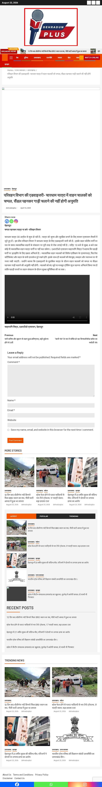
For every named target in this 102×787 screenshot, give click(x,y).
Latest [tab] (13, 516)
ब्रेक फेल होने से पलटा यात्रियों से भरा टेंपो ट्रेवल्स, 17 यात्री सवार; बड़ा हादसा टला (50, 498)
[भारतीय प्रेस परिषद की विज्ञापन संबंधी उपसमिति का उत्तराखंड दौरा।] (17, 577)
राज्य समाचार (40, 575)
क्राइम (7, 64)
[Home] (5, 57)
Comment (13, 362)
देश (17, 58)
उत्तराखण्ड (37, 58)
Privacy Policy (41, 774)
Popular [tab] (44, 516)
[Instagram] (16, 221)
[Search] (77, 57)
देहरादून (14, 189)
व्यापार (60, 58)
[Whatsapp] (11, 221)
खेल (69, 58)
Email (11, 410)
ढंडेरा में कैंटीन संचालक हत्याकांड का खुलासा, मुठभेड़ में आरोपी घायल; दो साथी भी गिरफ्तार (40, 647)
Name (11, 400)
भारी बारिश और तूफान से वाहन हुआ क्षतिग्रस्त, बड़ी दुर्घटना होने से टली (26, 339)
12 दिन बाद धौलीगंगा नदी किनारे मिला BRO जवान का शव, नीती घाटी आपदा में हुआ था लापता (57, 51)
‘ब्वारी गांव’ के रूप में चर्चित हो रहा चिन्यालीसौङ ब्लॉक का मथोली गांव (76, 339)
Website (11, 420)
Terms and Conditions (23, 774)
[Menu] (11, 57)
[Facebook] (7, 221)
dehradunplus (11, 208)
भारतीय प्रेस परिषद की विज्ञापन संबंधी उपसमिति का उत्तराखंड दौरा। (53, 579)
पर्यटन (46, 491)
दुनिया (26, 58)
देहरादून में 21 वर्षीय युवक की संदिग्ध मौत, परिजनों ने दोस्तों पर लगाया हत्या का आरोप (82, 498)
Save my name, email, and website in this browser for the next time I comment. (52, 429)
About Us (7, 774)
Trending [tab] (73, 516)
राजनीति (49, 58)
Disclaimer (8, 778)
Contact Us (19, 778)
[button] (11, 57)
